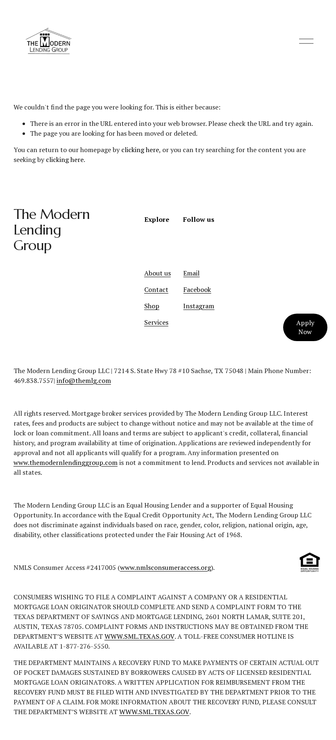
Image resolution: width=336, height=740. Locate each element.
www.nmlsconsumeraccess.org (165, 567)
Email (191, 273)
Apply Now (305, 327)
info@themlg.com (84, 380)
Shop (151, 305)
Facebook (197, 289)
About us (157, 273)
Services (156, 322)
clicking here (140, 149)
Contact (156, 289)
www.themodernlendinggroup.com (66, 462)
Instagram (198, 305)
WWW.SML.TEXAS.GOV (139, 636)
